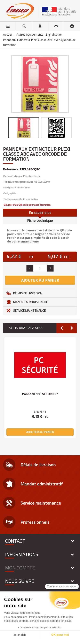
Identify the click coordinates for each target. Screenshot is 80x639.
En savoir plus (40, 212)
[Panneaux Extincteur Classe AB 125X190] (56, 127)
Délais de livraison (27, 293)
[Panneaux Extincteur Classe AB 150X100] (23, 127)
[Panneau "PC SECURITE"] (40, 365)
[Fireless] (20, 11)
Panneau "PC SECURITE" (40, 394)
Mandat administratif (30, 302)
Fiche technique (40, 220)
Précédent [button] (11, 84)
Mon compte (20, 567)
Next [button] (75, 127)
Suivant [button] (69, 84)
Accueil (7, 34)
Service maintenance (29, 310)
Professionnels (35, 522)
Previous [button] (5, 127)
